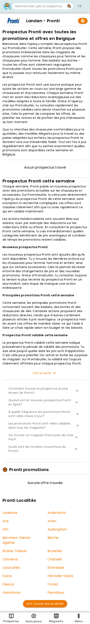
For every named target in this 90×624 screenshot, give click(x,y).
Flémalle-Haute (60, 576)
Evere (7, 576)
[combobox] (39, 6)
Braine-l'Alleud (14, 551)
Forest (53, 584)
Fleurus (8, 584)
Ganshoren (12, 592)
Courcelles (11, 567)
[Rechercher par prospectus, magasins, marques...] (69, 6)
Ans (6, 521)
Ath (5, 529)
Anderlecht (57, 512)
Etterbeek (56, 567)
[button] (45, 390)
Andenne (10, 512)
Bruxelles (55, 551)
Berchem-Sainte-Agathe (17, 540)
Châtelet (55, 559)
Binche (53, 537)
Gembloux (56, 592)
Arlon (52, 521)
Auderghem (57, 529)
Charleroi (10, 559)
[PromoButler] (7, 6)
